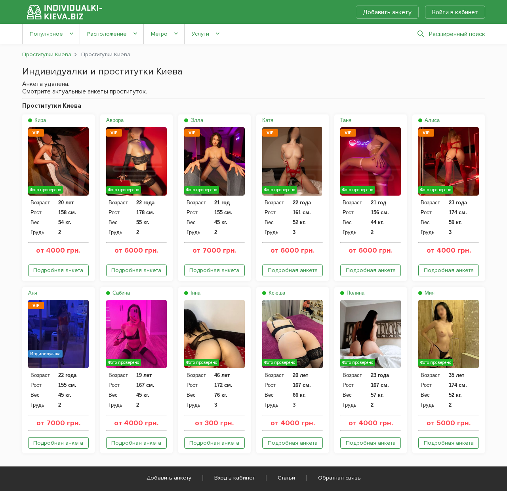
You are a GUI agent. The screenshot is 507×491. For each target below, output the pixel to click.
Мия (429, 293)
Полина (354, 293)
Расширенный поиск (457, 34)
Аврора (115, 120)
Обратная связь (339, 477)
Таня (345, 120)
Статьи (286, 477)
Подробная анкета (58, 270)
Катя (267, 120)
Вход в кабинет (234, 477)
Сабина (120, 293)
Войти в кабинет (455, 12)
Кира (39, 120)
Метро (159, 33)
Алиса (431, 120)
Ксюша (276, 293)
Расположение (107, 33)
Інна (194, 293)
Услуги (200, 33)
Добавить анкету (387, 12)
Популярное (46, 33)
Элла (196, 120)
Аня (32, 293)
